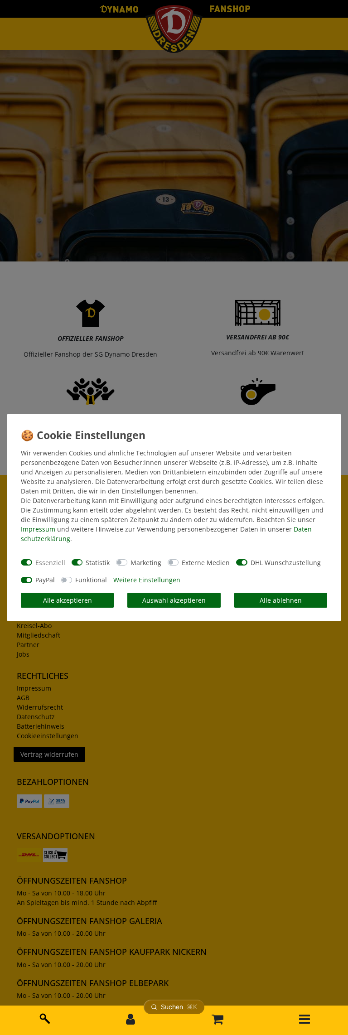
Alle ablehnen (281, 600)
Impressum (38, 529)
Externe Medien (206, 562)
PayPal (45, 580)
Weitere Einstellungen (146, 580)
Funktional (91, 580)
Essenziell (50, 562)
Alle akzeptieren (67, 600)
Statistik (98, 562)
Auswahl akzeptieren (174, 600)
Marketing (145, 562)
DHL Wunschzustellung (286, 562)
